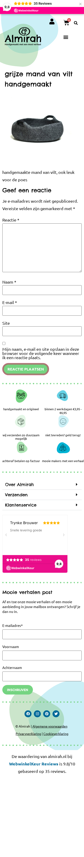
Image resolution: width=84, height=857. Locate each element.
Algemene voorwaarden (49, 726)
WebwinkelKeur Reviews (33, 763)
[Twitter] (56, 713)
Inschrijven (17, 690)
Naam (9, 282)
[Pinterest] (46, 713)
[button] (75, 23)
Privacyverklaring (28, 733)
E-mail (9, 302)
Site (6, 323)
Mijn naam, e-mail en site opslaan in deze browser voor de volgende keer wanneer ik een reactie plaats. (40, 353)
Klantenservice (20, 505)
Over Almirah (19, 484)
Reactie (10, 220)
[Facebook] (28, 713)
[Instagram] (37, 713)
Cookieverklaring (55, 733)
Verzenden (16, 494)
